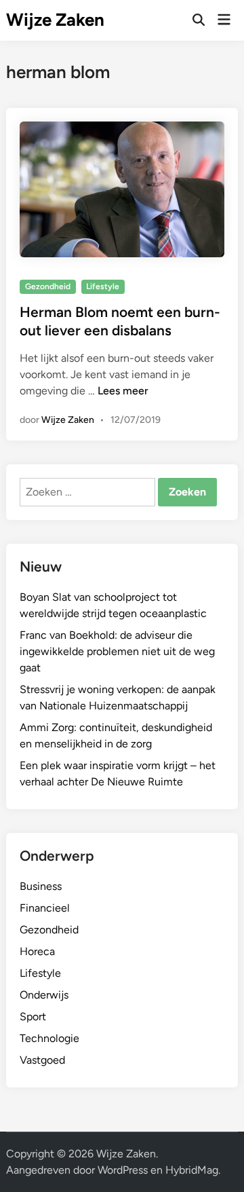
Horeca (37, 951)
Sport (33, 1016)
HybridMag (191, 1169)
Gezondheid (47, 286)
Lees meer (123, 390)
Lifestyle (102, 286)
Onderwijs (44, 994)
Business (41, 886)
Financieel (45, 907)
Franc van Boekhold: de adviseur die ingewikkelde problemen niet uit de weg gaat (117, 651)
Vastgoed (42, 1060)
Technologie (49, 1038)
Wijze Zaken (55, 20)
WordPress (123, 1169)
